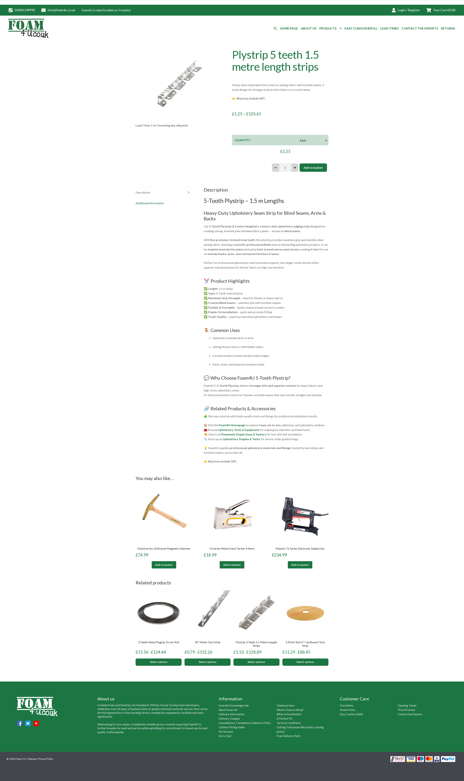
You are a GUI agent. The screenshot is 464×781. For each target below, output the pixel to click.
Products (328, 28)
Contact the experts (420, 28)
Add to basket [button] (164, 564)
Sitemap (32, 758)
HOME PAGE (289, 28)
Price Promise (406, 709)
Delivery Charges (229, 718)
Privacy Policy (45, 758)
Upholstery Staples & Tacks (241, 439)
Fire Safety (346, 705)
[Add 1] (295, 167)
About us (308, 28)
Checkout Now (286, 705)
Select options (158, 661)
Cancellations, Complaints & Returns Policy (245, 722)
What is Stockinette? (289, 714)
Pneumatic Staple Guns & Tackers (243, 434)
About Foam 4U (228, 709)
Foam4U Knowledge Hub (234, 705)
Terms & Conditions (289, 722)
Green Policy (347, 709)
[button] (275, 28)
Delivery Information (232, 714)
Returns (448, 28)
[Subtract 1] (275, 167)
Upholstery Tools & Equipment (238, 429)
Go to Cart (225, 736)
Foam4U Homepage (232, 425)
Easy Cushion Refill (361, 28)
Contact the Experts (410, 714)
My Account (226, 731)
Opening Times (407, 705)
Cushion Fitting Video (232, 727)
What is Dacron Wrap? (290, 709)
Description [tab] (143, 192)
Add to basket (313, 167)
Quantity (242, 140)
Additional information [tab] (150, 203)
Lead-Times (389, 28)
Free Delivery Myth (288, 736)
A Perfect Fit (284, 718)
